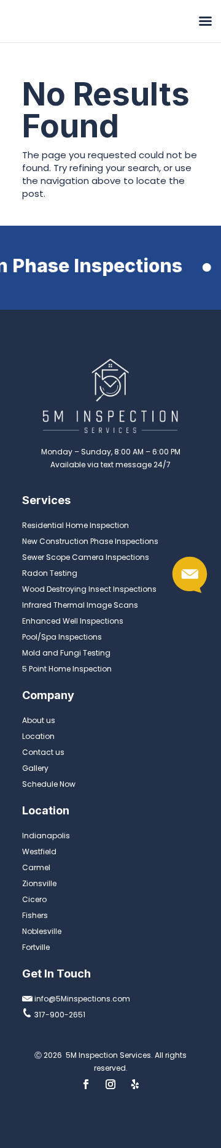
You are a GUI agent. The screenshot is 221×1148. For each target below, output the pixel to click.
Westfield (39, 851)
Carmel (36, 867)
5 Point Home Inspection (67, 669)
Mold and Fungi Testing (66, 653)
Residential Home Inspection (75, 525)
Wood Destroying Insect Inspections (89, 589)
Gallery (35, 768)
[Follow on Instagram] (110, 1084)
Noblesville (41, 931)
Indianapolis (46, 835)
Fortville (36, 947)
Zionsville (39, 883)
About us (38, 720)
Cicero (34, 899)
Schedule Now (49, 784)
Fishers (35, 915)
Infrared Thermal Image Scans (80, 605)
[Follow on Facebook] (86, 1084)
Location (38, 736)
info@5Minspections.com (81, 998)
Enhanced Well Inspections (72, 621)
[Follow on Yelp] (135, 1084)
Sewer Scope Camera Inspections (85, 557)
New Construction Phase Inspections (90, 541)
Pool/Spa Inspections (62, 637)
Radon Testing (49, 573)
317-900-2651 (59, 1014)
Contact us (43, 752)
